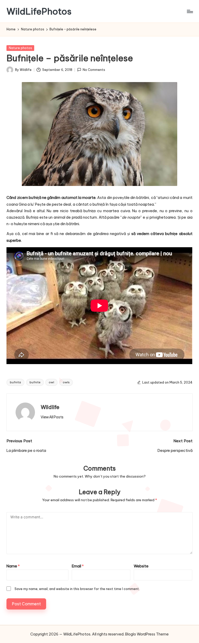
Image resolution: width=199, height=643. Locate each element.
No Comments (94, 70)
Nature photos (20, 48)
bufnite (35, 382)
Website (141, 566)
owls (66, 382)
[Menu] (189, 11)
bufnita (15, 382)
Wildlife (50, 407)
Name (13, 566)
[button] (52, 417)
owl (51, 382)
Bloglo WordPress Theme (147, 634)
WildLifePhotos (39, 11)
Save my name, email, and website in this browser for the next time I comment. (77, 589)
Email (78, 566)
